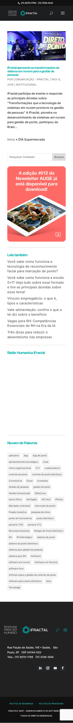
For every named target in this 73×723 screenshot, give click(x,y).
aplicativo (14, 455)
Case (45, 461)
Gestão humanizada (19, 493)
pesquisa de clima (40, 512)
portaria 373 (34, 524)
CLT (38, 468)
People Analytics (18, 512)
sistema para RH (17, 556)
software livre (16, 568)
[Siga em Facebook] (63, 668)
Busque (59, 156)
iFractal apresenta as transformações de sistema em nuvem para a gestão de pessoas (33, 71)
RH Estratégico (24, 537)
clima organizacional (20, 468)
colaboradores (52, 468)
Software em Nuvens (46, 562)
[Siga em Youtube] (55, 668)
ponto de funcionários (20, 518)
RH (10, 537)
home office (15, 499)
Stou (48, 581)
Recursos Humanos (19, 530)
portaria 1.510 (16, 524)
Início (11, 139)
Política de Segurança (21, 703)
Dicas (30, 480)
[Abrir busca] (57, 630)
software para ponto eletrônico (25, 581)
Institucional (26, 84)
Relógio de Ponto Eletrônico (48, 530)
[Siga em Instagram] (48, 668)
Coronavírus (15, 480)
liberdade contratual (19, 505)
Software (36, 556)
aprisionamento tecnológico (23, 461)
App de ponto (40, 455)
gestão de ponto (41, 486)
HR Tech (46, 499)
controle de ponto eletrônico (47, 474)
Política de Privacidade (51, 703)
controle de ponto (18, 474)
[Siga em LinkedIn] (40, 668)
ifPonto (59, 499)
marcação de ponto (45, 505)
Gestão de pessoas (19, 486)
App (26, 455)
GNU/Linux (40, 493)
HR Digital (31, 499)
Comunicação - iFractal (31, 79)
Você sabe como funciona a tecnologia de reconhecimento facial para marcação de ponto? (32, 266)
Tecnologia (14, 587)
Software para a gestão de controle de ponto (32, 575)
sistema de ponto (46, 537)
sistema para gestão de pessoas (25, 549)
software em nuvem (19, 562)
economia (42, 480)
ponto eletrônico (45, 518)
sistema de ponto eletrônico (23, 543)
